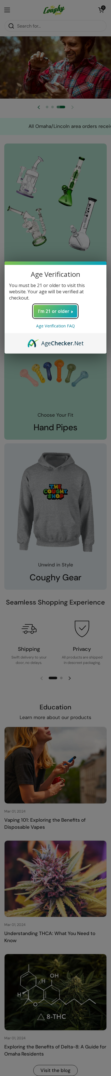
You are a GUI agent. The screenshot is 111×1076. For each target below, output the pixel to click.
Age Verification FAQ (55, 326)
